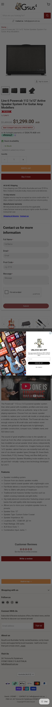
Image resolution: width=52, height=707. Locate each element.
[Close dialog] (50, 333)
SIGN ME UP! (39, 363)
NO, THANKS (39, 367)
